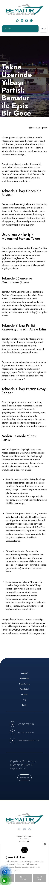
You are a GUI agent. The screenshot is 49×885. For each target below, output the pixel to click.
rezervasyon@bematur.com (28, 740)
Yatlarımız (24, 694)
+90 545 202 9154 (26, 724)
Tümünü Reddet (23, 878)
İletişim (24, 705)
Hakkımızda (24, 678)
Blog (24, 699)
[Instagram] (22, 20)
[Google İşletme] (31, 20)
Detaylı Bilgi (39, 878)
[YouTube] (26, 20)
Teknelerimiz (24, 689)
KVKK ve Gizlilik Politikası (24, 836)
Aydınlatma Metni (24, 842)
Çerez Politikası (24, 839)
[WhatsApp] (17, 20)
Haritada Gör (24, 777)
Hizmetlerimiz (24, 684)
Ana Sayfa (24, 673)
